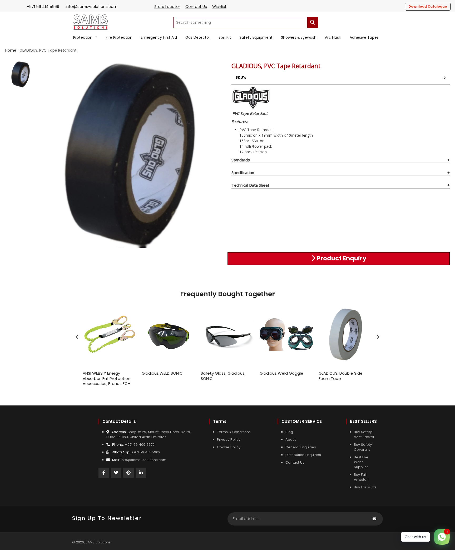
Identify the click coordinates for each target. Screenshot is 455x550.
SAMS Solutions (98, 542)
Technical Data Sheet (250, 185)
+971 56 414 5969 (145, 452)
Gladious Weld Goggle (281, 373)
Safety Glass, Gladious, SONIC (223, 376)
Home (10, 50)
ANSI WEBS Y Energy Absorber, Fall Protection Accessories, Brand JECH (106, 378)
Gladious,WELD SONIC (162, 373)
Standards (240, 159)
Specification (242, 172)
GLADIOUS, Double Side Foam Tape (341, 376)
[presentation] (77, 337)
